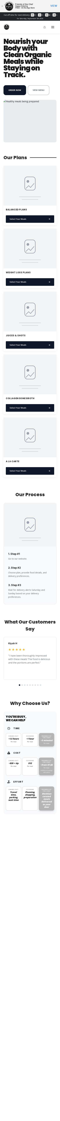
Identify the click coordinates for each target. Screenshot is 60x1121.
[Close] (2, 6)
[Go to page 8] (38, 685)
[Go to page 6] (32, 685)
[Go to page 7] (35, 685)
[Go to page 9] (40, 685)
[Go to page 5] (30, 685)
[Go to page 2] (22, 685)
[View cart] (44, 27)
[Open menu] (53, 27)
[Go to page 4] (27, 685)
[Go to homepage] (6, 28)
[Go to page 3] (24, 685)
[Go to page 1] (19, 685)
